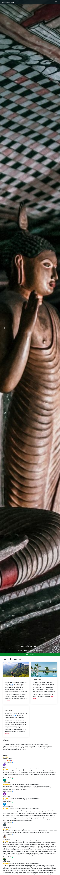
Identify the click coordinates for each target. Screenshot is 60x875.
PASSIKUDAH (38, 679)
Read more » (9, 700)
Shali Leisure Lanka (8, 2)
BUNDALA (8, 711)
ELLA (7, 679)
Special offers (30, 654)
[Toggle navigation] (56, 2)
